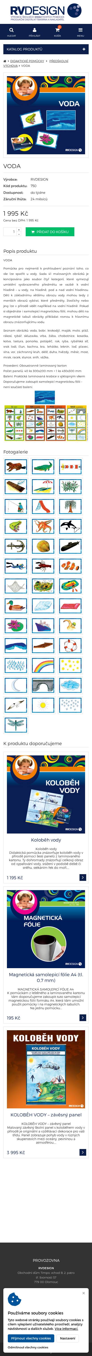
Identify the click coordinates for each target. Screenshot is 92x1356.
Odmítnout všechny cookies (28, 1347)
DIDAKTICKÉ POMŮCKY (27, 61)
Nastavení (67, 1338)
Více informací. (66, 1329)
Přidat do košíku (53, 232)
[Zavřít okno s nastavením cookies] (83, 1293)
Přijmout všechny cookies (31, 1338)
